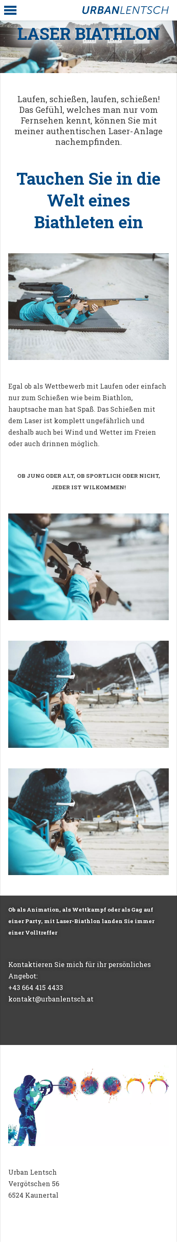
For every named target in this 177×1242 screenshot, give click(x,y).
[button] (10, 10)
